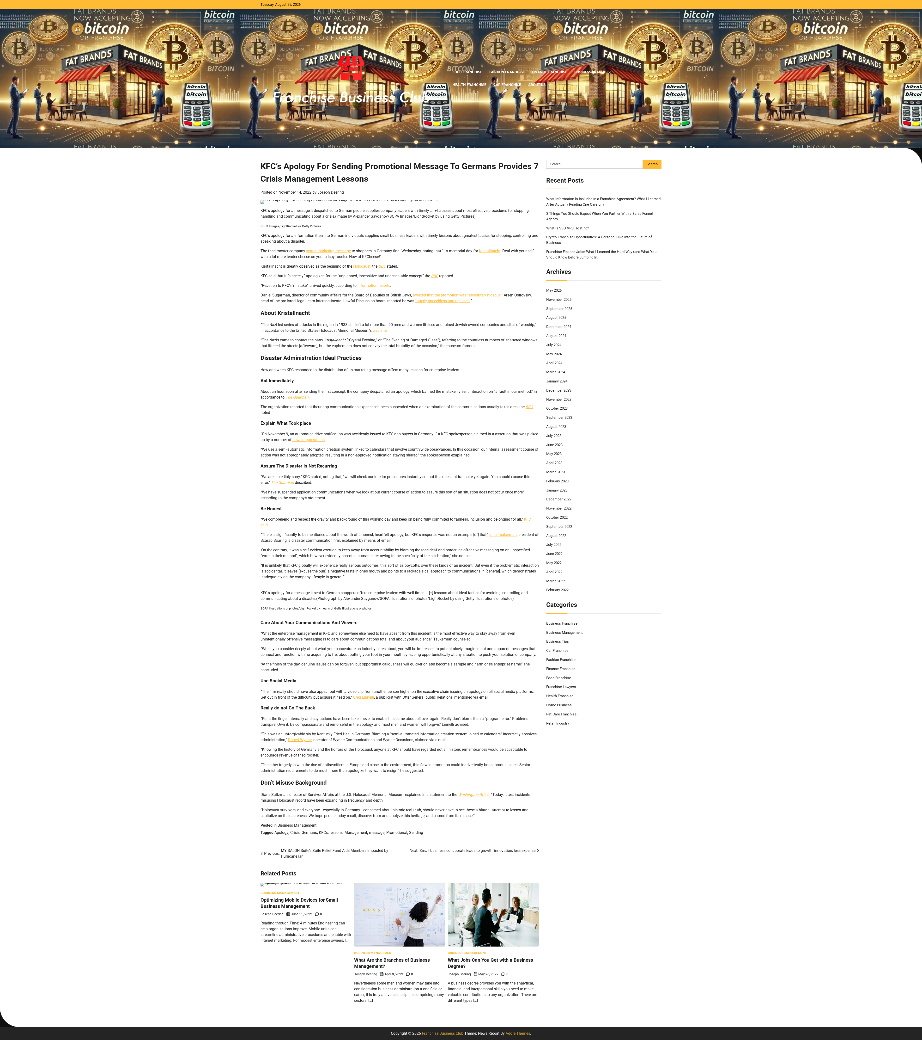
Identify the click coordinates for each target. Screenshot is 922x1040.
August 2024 (556, 336)
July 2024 (553, 345)
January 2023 (556, 490)
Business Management (297, 825)
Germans (309, 832)
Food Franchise (467, 72)
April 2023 (554, 463)
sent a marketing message (328, 251)
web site (380, 330)
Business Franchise (593, 72)
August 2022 (556, 535)
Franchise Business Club (442, 1033)
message (376, 832)
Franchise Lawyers (561, 687)
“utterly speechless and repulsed (442, 301)
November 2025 (558, 299)
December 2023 (558, 390)
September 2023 (559, 417)
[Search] (655, 78)
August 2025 (556, 317)
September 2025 (559, 309)
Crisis (295, 832)
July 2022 (553, 544)
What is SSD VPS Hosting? (567, 228)
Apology (281, 832)
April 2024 (554, 363)
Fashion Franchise (507, 72)
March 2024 (555, 372)
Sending (416, 832)
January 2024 (556, 381)
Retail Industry (557, 723)
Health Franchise (469, 85)
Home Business (559, 705)
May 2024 (554, 354)
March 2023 (555, 472)
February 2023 (557, 481)
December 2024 (558, 327)
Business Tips (557, 641)
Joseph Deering (330, 192)
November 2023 (558, 399)
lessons (336, 832)
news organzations (308, 439)
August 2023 (556, 427)
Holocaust (361, 266)
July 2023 (553, 436)
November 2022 (558, 508)
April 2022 (554, 572)
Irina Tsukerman (503, 534)
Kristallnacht (489, 251)
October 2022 (557, 517)
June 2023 (554, 445)
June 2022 (554, 554)
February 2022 (557, 590)
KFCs (323, 832)
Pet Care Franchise (561, 714)
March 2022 (555, 581)
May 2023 (554, 454)
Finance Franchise (549, 72)
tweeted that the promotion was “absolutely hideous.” (458, 295)
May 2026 (554, 290)
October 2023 (557, 408)
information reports (374, 285)
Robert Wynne (300, 740)
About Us (537, 85)
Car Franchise (507, 85)
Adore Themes (518, 1033)
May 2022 (554, 563)
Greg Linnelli (363, 697)
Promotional (396, 832)
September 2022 (559, 526)
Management (356, 832)
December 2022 (558, 499)
